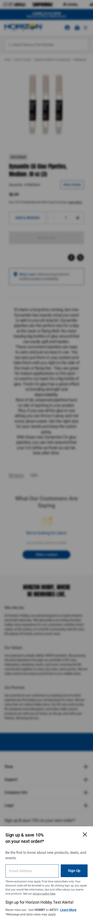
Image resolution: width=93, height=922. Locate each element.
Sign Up (74, 870)
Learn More (68, 910)
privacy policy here (44, 893)
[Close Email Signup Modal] (85, 834)
